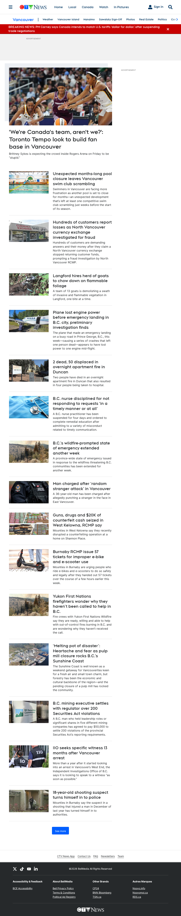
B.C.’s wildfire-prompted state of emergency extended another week (81, 448)
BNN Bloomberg (102, 892)
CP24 (96, 888)
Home (58, 7)
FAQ (95, 856)
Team (121, 856)
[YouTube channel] (29, 869)
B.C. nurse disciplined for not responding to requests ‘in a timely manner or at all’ (81, 403)
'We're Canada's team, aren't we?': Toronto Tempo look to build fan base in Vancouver (56, 139)
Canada (88, 7)
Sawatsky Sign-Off (110, 19)
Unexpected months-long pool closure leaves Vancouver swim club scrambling (82, 178)
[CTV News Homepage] (33, 7)
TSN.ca (97, 896)
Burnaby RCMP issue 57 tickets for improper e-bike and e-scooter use (78, 556)
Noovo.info (139, 888)
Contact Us (84, 856)
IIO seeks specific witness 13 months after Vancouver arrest (80, 752)
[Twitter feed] (15, 869)
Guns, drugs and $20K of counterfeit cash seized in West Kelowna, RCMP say (78, 520)
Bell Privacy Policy (63, 888)
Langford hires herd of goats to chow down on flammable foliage (81, 280)
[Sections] (10, 7)
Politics (162, 19)
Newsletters (108, 856)
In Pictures (121, 7)
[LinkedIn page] (36, 869)
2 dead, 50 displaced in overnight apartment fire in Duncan (79, 367)
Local (72, 7)
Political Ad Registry (64, 896)
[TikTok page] (22, 869)
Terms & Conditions (64, 892)
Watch (103, 7)
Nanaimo (89, 19)
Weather (48, 19)
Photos (130, 19)
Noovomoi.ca (140, 892)
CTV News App (66, 856)
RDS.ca (137, 896)
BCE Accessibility (23, 888)
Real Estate (146, 19)
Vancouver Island (68, 19)
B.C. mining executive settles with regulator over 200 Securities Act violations (81, 708)
